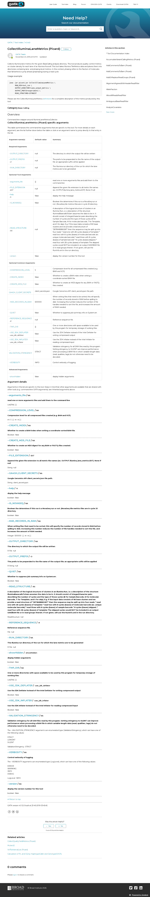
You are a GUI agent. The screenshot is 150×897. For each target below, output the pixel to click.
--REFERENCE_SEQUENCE (20, 318)
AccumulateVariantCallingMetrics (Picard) (123, 59)
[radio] (48, 826)
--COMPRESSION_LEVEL (19, 270)
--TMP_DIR (13, 327)
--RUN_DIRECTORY (17, 168)
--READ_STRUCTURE (17, 228)
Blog (74, 4)
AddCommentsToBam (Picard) (118, 65)
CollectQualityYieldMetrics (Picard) (22, 841)
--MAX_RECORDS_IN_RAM (20, 302)
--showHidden (15, 377)
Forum (83, 4)
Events (109, 4)
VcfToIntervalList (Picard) (18, 850)
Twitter (13, 813)
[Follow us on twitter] (130, 887)
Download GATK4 (122, 4)
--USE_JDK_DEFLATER (18, 332)
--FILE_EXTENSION (17, 187)
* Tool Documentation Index (117, 53)
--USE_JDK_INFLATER (18, 339)
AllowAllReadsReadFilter (116, 95)
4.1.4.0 (27, 42)
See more (110, 112)
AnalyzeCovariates (113, 107)
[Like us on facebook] (135, 887)
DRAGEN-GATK (96, 4)
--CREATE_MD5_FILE (17, 284)
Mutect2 (11, 845)
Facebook (9, 813)
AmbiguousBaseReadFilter (117, 101)
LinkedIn (17, 813)
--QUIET (12, 313)
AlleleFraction (111, 89)
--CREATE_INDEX (16, 277)
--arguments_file (16, 182)
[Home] (16, 4)
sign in (15, 875)
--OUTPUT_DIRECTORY (18, 154)
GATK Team (21, 54)
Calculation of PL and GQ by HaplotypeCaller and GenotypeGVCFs (35, 854)
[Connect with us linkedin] (140, 887)
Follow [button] (66, 49)
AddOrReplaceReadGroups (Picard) (120, 77)
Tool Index (65, 4)
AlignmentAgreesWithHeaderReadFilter (122, 83)
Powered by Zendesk (140, 895)
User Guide (53, 4)
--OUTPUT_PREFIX (17, 159)
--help (11, 194)
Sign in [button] (135, 4)
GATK (10, 42)
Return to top (15, 799)
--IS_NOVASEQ (15, 203)
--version (12, 256)
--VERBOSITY (14, 362)
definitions (47, 99)
